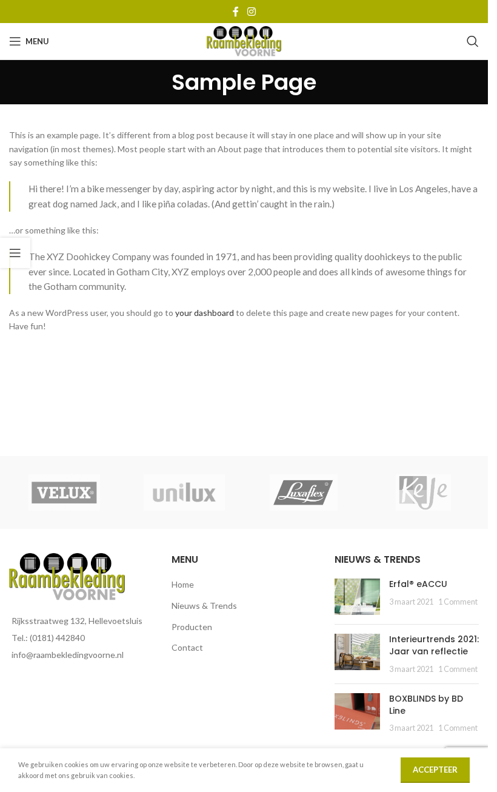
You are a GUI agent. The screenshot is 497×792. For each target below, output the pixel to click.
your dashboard (204, 312)
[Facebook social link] (235, 11)
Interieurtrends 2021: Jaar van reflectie (434, 645)
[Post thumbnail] (357, 597)
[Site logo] (244, 40)
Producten (192, 627)
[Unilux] (184, 492)
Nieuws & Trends (204, 605)
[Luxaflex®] (303, 492)
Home (183, 584)
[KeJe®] (423, 492)
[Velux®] (64, 492)
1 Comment (458, 601)
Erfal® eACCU (418, 584)
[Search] (473, 41)
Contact (187, 647)
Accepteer (435, 769)
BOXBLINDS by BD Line (426, 705)
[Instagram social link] (251, 11)
